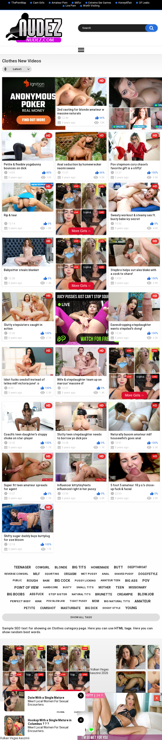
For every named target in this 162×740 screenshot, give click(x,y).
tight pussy (78, 601)
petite (29, 608)
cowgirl (42, 567)
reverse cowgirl (16, 573)
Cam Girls (39, 2)
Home (61, 711)
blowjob (146, 594)
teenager (22, 567)
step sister (58, 594)
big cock (62, 581)
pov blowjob (55, 601)
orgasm (70, 574)
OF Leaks (144, 2)
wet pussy (89, 573)
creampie (125, 594)
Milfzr (78, 2)
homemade (100, 567)
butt (118, 567)
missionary (137, 587)
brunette (103, 594)
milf (36, 574)
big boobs (16, 594)
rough (32, 581)
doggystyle (148, 574)
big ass (131, 581)
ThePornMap (18, 2)
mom (95, 601)
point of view (26, 588)
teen (120, 587)
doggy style (111, 608)
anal (105, 573)
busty (67, 587)
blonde (61, 567)
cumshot (48, 608)
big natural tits (117, 601)
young (131, 608)
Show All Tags (81, 617)
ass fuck (37, 594)
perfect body (20, 601)
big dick (91, 608)
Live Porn (71, 5)
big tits (79, 567)
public (17, 580)
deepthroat (137, 567)
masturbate (71, 608)
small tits (85, 587)
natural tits (81, 594)
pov (145, 581)
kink (38, 601)
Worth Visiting (91, 5)
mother (105, 587)
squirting (52, 573)
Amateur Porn (60, 2)
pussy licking (85, 580)
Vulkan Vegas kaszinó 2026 (99, 671)
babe (46, 580)
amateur (143, 601)
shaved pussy (124, 573)
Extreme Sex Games (99, 2)
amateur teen (110, 580)
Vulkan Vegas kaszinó (15, 738)
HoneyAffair (125, 2)
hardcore (50, 587)
